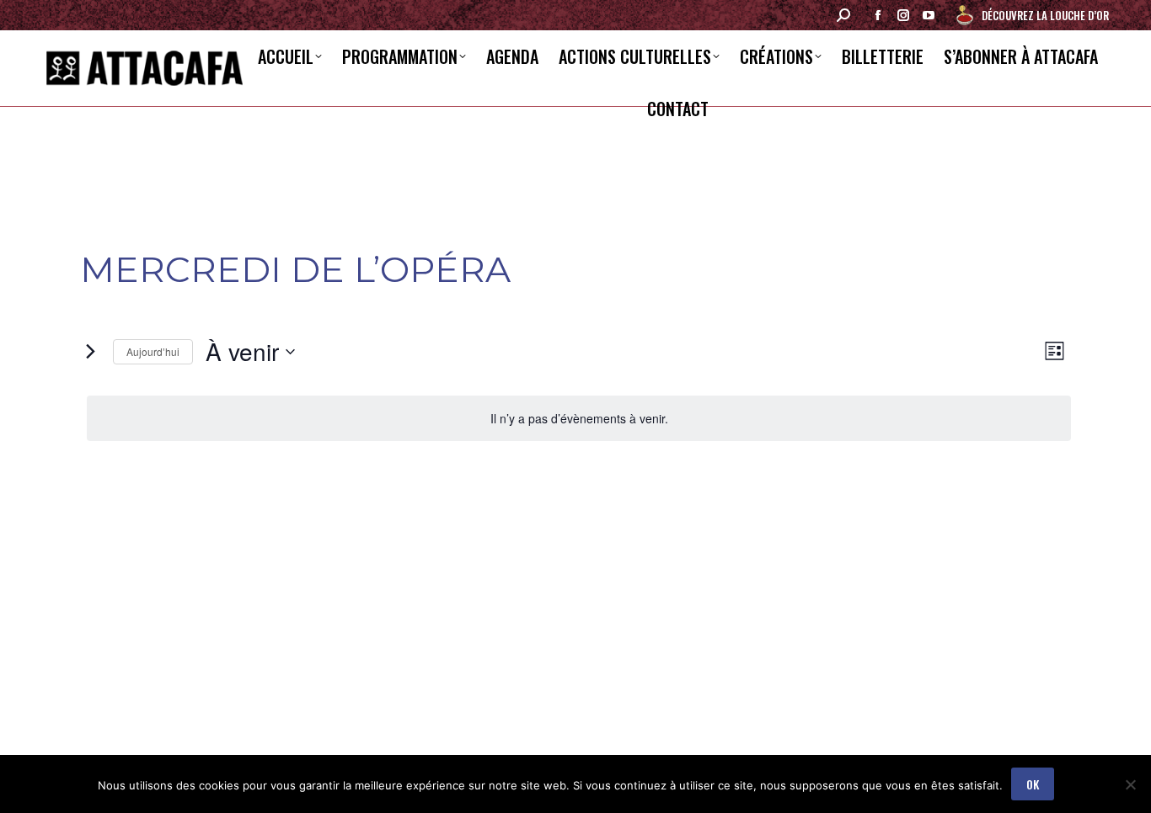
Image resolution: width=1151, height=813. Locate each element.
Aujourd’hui (152, 351)
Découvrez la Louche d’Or (1045, 15)
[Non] (1130, 784)
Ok (1032, 784)
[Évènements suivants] (90, 352)
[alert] (579, 419)
